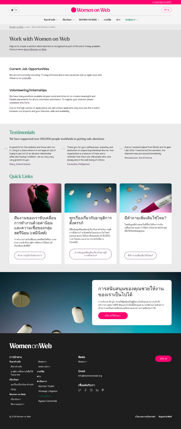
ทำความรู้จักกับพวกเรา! (30, 255)
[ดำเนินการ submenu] (136, 19)
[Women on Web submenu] (98, 19)
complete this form (19, 102)
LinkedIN (26, 78)
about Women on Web (35, 49)
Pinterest (103, 390)
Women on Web (16, 27)
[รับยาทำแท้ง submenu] (56, 19)
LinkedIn (97, 390)
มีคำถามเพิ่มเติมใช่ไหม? (140, 255)
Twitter (79, 390)
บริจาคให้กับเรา (113, 315)
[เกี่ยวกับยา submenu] (73, 19)
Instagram (91, 390)
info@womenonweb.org (90, 375)
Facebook (85, 390)
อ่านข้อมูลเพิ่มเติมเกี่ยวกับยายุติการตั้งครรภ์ (90, 254)
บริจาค (166, 10)
